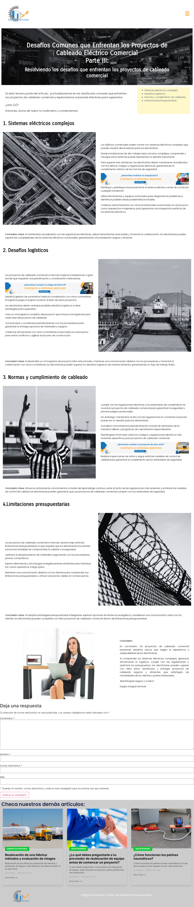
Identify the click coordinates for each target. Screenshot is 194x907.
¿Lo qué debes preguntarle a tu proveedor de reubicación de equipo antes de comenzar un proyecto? (96, 858)
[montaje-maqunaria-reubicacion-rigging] (145, 184)
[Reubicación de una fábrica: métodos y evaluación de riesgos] (33, 829)
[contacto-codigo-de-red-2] (49, 293)
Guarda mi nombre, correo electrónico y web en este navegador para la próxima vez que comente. (56, 788)
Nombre (5, 754)
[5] (145, 453)
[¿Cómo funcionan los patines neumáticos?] (161, 829)
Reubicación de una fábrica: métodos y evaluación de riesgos (30, 856)
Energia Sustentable (17, 849)
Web (2, 777)
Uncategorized (78, 849)
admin (12, 873)
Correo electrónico (11, 765)
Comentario (7, 718)
